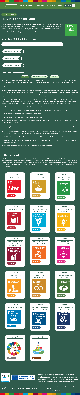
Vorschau (12, 195)
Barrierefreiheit (46, 389)
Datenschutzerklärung (33, 389)
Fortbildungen (51, 5)
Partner (60, 5)
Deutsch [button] (68, 5)
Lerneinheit (54, 76)
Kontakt (12, 389)
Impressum (20, 389)
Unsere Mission (40, 5)
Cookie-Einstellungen (56, 390)
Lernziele (25, 76)
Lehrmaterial (30, 5)
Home (22, 5)
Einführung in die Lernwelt (39, 76)
